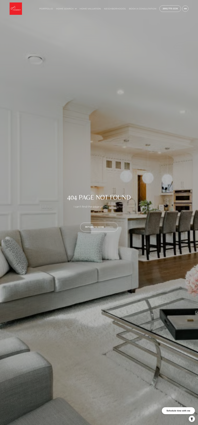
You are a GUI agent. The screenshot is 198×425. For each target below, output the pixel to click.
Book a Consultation (142, 8)
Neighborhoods (115, 8)
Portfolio (46, 8)
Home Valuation (90, 8)
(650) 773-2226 (170, 8)
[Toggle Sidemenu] (185, 9)
